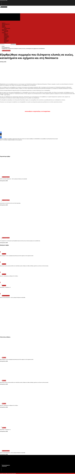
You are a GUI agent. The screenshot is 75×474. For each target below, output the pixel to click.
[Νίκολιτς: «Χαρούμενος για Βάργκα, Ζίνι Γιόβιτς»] (4, 271)
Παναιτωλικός (5, 30)
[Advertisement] (30, 147)
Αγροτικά (6, 33)
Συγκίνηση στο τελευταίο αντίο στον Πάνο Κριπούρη (10, 203)
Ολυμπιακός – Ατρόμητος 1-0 (5, 287)
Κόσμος (3, 26)
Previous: (29, 138)
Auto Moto (6, 41)
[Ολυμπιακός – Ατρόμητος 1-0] (4, 281)
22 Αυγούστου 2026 (4, 180)
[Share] (37, 137)
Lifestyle (6, 38)
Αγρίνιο (3, 23)
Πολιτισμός (6, 35)
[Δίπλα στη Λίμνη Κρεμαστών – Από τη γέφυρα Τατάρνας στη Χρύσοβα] (15, 175)
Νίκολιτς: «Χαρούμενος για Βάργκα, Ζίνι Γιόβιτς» (9, 405)
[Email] (37, 136)
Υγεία (5, 42)
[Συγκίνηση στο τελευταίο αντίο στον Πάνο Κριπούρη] (15, 198)
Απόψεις (6, 34)
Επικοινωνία (4, 466)
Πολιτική (4, 27)
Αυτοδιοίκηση (7, 28)
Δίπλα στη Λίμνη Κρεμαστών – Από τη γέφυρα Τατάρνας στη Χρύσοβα (13, 178)
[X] (37, 134)
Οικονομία (4, 29)
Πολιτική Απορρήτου (6, 465)
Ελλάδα (3, 25)
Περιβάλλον (6, 37)
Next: (11, 139)
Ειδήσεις (4, 32)
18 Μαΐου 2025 (3, 61)
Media (5, 39)
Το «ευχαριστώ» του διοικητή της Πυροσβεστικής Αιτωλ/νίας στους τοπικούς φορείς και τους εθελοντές (20, 240)
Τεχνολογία (6, 40)
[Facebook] (37, 132)
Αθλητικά (6, 31)
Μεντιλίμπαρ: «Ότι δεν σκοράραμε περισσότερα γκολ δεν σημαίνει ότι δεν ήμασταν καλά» (16, 255)
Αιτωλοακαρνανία (6, 24)
